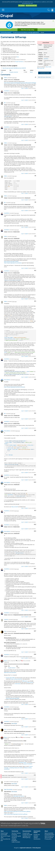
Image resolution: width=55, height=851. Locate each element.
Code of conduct (16, 842)
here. (18, 56)
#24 (35, 568)
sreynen (6, 619)
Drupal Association (49, 834)
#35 (35, 805)
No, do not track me (31, 5)
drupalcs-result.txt (14, 72)
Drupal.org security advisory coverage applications (26, 32)
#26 (35, 619)
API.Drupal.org (26, 837)
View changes (14, 723)
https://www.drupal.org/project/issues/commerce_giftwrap (17, 811)
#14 (35, 358)
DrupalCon (14, 840)
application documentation (10, 672)
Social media (4, 834)
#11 (35, 236)
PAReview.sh (24, 681)
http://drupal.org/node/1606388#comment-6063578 (14, 68)
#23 (35, 531)
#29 (2, 72)
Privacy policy (48, 839)
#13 (35, 301)
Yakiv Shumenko (8, 789)
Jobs (2, 840)
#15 (35, 379)
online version (30, 682)
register (26, 88)
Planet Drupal (4, 833)
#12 (35, 270)
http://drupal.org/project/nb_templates (13, 262)
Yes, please (21, 5)
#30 (35, 706)
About (46, 831)
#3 (35, 102)
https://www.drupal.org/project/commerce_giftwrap (15, 814)
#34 (35, 789)
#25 (35, 612)
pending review (22, 762)
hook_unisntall (14, 506)
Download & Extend (37, 831)
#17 (35, 421)
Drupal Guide (26, 833)
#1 (35, 77)
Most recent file (40, 68)
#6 (35, 176)
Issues (42, 32)
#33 (35, 775)
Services (14, 833)
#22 (35, 524)
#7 (35, 195)
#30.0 (34, 721)
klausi (31, 72)
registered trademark (25, 847)
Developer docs (27, 836)
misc (5, 631)
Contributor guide (16, 836)
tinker (5, 77)
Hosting (15, 834)
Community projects (6, 32)
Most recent (48, 66)
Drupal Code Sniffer (10, 677)
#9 (35, 213)
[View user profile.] (2, 78)
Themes (36, 837)
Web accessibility (49, 833)
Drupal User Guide (27, 834)
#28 (35, 654)
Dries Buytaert (37, 847)
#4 (35, 126)
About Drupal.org (49, 836)
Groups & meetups (14, 838)
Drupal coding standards (16, 679)
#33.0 (34, 781)
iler (5, 102)
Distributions (37, 839)
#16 (35, 413)
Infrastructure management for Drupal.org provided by (20, 823)
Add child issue (41, 77)
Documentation (27, 831)
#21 (35, 510)
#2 (35, 90)
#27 (35, 631)
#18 (35, 430)
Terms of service (49, 837)
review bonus (17, 683)
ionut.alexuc (7, 379)
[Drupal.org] (16, 16)
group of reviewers (28, 763)
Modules (36, 836)
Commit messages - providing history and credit (18, 767)
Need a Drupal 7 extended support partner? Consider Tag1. (14, 825)
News (2, 831)
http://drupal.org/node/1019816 (11, 261)
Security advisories (5, 839)
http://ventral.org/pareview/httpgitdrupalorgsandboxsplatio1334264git (20, 82)
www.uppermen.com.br (18, 796)
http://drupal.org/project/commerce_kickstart (14, 387)
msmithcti (46, 58)
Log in (22, 88)
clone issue (48, 77)
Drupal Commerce (19, 61)
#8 (35, 202)
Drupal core (37, 834)
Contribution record (44, 73)
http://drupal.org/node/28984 (12, 698)
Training (18, 833)
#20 (35, 482)
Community (15, 831)
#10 (35, 229)
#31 (35, 729)
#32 (35, 737)
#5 (35, 142)
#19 (35, 475)
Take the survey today (27, 30)
